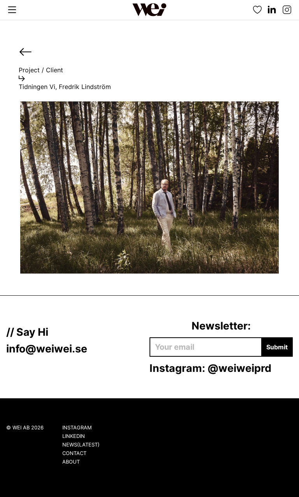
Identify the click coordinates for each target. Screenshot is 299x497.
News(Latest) (81, 444)
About (71, 462)
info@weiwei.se (46, 348)
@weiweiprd (239, 368)
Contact (74, 453)
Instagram (77, 427)
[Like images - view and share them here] (257, 10)
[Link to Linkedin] (272, 10)
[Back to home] (149, 10)
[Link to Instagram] (287, 10)
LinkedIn (73, 436)
